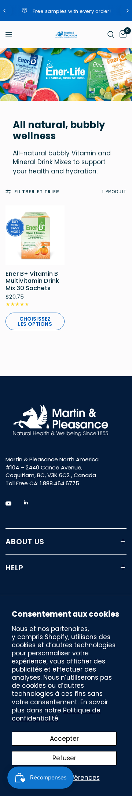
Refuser (64, 758)
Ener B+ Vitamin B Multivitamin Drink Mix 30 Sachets (32, 281)
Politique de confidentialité (56, 714)
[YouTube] (14, 504)
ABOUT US (25, 541)
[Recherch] (111, 34)
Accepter (64, 738)
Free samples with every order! (72, 11)
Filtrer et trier (36, 192)
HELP (14, 568)
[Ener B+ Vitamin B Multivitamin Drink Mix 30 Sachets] (35, 235)
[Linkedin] (31, 502)
